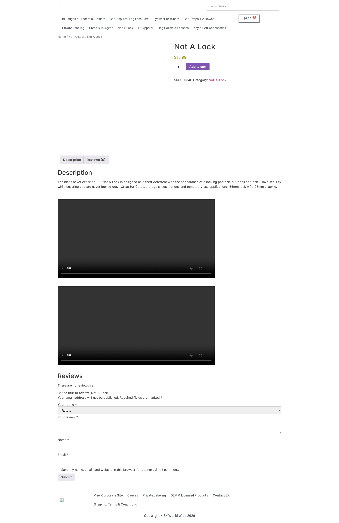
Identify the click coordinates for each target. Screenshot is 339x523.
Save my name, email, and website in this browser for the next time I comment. (120, 469)
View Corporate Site (108, 495)
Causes (132, 495)
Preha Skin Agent (101, 28)
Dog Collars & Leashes (173, 28)
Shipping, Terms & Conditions (115, 504)
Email (63, 454)
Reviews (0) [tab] (96, 160)
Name (63, 439)
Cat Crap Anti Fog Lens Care (129, 19)
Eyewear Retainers (166, 19)
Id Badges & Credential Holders (83, 19)
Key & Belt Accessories (209, 28)
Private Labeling (73, 28)
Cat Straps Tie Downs (199, 19)
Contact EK (221, 495)
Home (62, 36)
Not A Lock (125, 28)
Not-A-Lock (76, 36)
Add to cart (197, 67)
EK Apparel (145, 28)
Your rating (67, 404)
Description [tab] (72, 160)
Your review (68, 417)
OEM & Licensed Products (189, 495)
